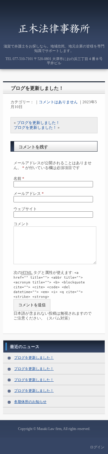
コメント (21, 224)
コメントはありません (58, 102)
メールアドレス (29, 193)
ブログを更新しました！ (37, 88)
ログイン (97, 447)
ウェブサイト (25, 209)
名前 (19, 178)
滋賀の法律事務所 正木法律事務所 (54, 28)
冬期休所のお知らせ (30, 402)
